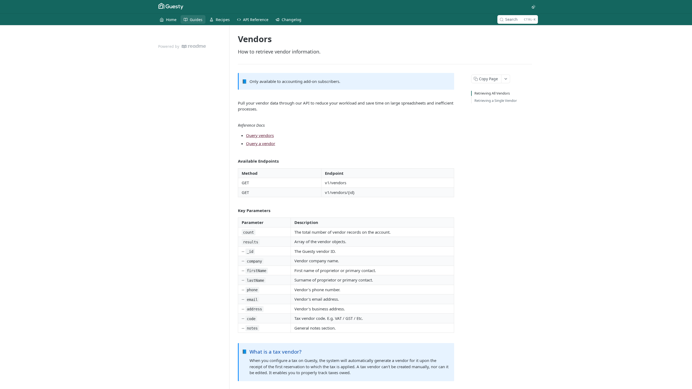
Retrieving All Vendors (492, 93)
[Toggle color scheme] (533, 6)
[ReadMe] (194, 46)
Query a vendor (260, 143)
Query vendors (260, 135)
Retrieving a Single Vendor (495, 100)
